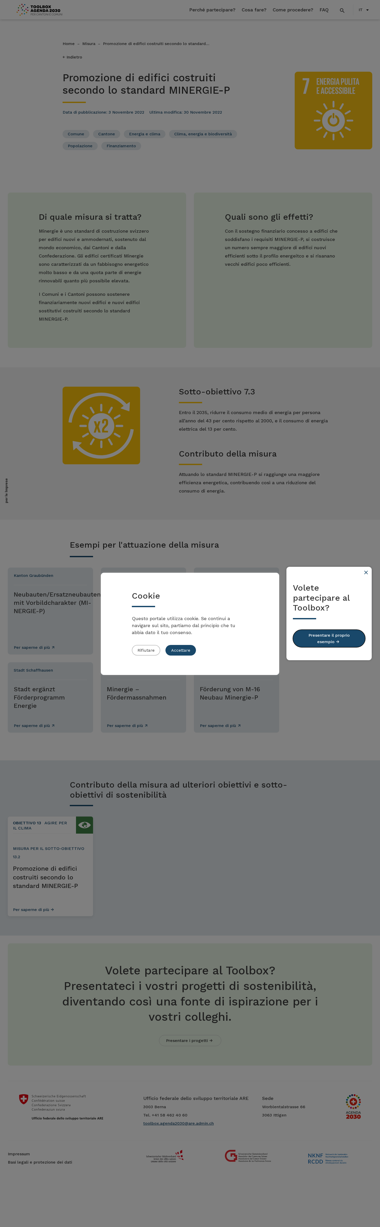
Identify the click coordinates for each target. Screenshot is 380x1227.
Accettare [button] (180, 650)
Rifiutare (146, 650)
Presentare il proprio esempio (329, 638)
